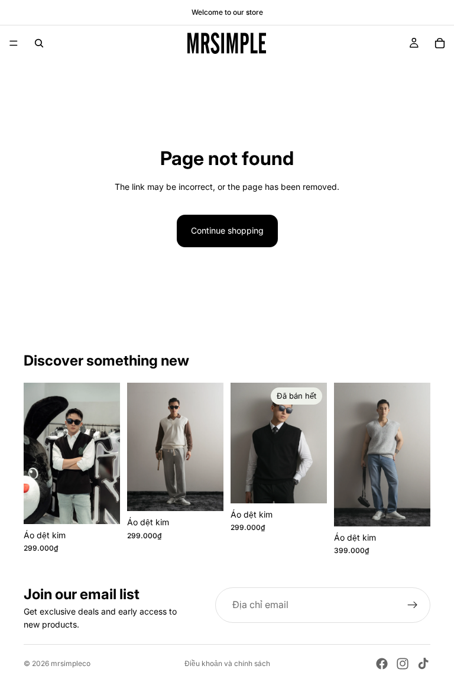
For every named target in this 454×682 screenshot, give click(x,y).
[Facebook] (382, 664)
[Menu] (13, 43)
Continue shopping (227, 230)
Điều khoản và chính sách (227, 663)
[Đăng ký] (412, 605)
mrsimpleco (70, 663)
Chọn (111, 505)
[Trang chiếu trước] (37, 453)
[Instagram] (402, 664)
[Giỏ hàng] (440, 43)
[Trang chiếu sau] (107, 453)
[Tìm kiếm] (39, 43)
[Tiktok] (423, 664)
